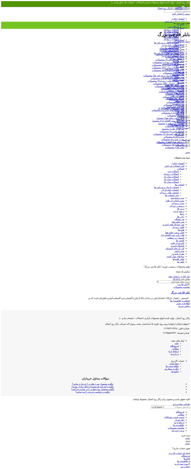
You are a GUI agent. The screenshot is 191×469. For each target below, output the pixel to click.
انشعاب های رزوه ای (169, 192)
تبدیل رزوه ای (178, 203)
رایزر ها (180, 216)
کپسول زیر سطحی (175, 238)
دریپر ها (180, 208)
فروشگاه (174, 346)
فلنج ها (181, 230)
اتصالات (180, 169)
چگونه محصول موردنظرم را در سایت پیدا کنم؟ (92, 389)
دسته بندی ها (184, 41)
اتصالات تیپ (173, 27)
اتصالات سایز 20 (171, 182)
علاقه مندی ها (172, 366)
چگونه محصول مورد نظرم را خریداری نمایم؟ (92, 384)
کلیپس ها (180, 240)
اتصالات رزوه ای (171, 29)
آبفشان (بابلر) (178, 19)
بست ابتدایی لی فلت (174, 200)
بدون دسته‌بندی (177, 198)
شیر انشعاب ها (172, 195)
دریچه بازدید (178, 211)
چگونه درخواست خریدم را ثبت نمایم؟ (93, 392)
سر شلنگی (179, 219)
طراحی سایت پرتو (181, 404)
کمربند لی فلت (177, 243)
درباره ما (175, 354)
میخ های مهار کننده (175, 256)
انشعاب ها (179, 184)
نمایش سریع (184, 306)
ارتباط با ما (174, 351)
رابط (182, 214)
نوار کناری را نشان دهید (179, 276)
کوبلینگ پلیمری (177, 246)
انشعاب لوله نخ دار (170, 45)
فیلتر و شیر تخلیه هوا (174, 232)
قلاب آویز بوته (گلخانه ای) (172, 235)
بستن (187, 152)
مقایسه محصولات (176, 428)
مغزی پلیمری (178, 254)
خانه (187, 267)
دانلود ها (175, 371)
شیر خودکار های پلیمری (173, 224)
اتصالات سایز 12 (171, 31)
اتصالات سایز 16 (171, 179)
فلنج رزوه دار (178, 227)
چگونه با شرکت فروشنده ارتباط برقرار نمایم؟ (93, 386)
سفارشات (174, 363)
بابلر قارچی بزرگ (180, 292)
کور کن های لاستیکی (174, 248)
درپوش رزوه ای (177, 206)
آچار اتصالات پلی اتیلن (174, 21)
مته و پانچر (179, 251)
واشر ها (180, 262)
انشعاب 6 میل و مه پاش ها (166, 43)
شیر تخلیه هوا (178, 222)
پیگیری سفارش (171, 369)
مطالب (175, 349)
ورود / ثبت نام (178, 430)
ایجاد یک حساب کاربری (179, 453)
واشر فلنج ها (178, 259)
